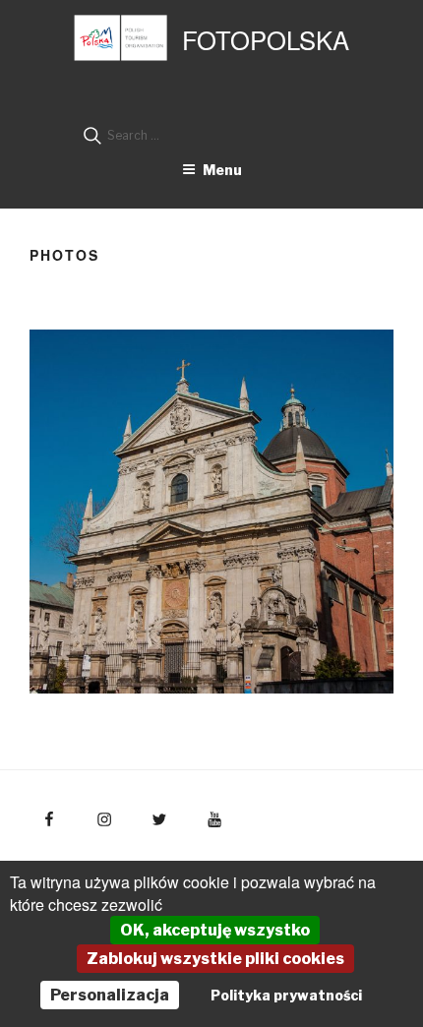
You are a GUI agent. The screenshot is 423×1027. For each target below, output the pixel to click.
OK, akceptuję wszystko (215, 930)
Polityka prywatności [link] (286, 995)
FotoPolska (265, 39)
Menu (222, 169)
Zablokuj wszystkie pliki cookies (215, 958)
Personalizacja (109, 995)
